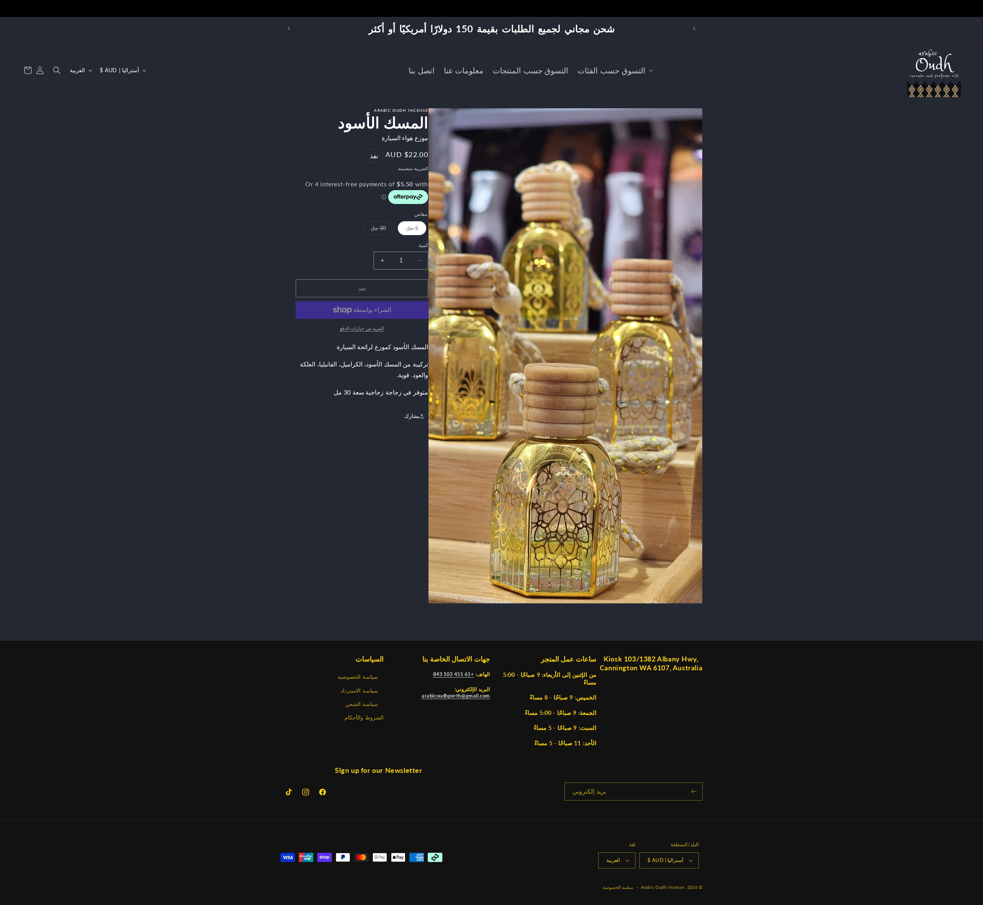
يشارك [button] (411, 416)
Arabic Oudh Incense (662, 887)
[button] (614, 70)
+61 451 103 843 (453, 674)
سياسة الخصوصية (358, 676)
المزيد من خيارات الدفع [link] (362, 328)
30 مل (374, 229)
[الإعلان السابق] (694, 28)
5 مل (408, 229)
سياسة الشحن (361, 704)
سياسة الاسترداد (359, 690)
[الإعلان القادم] (288, 28)
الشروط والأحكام (364, 717)
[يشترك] (693, 791)
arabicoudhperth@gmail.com (456, 696)
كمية (423, 245)
